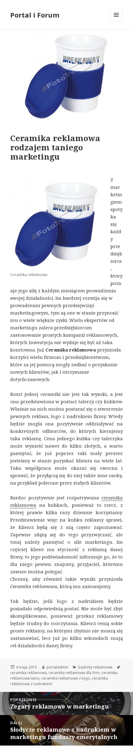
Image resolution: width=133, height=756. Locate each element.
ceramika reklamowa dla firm (74, 672)
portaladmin (57, 667)
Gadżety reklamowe (95, 667)
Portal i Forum (34, 14)
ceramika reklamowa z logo (65, 678)
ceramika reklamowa (28, 672)
